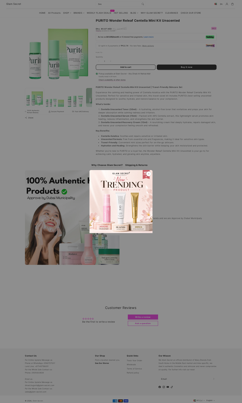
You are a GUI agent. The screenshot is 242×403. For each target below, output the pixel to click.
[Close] (148, 173)
